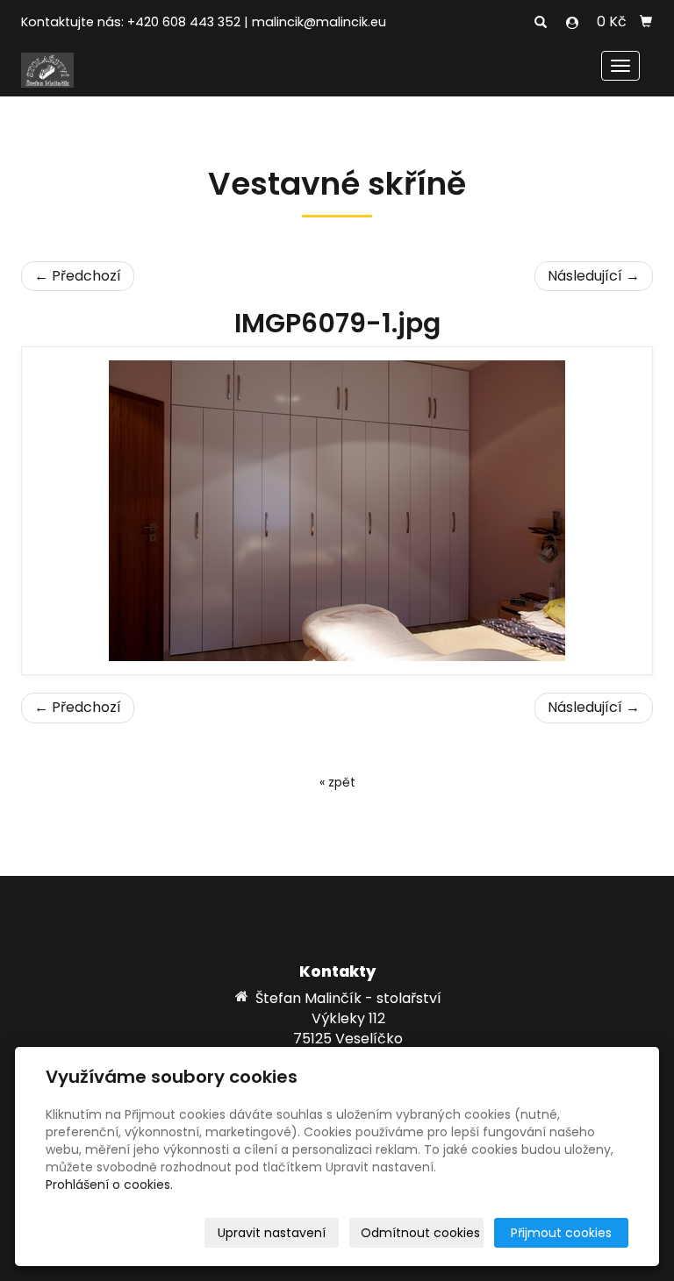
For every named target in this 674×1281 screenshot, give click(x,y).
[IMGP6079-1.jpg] (337, 510)
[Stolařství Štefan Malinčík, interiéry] (47, 69)
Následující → (594, 276)
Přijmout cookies (561, 1233)
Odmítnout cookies (420, 1233)
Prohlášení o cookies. (109, 1184)
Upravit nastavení (272, 1233)
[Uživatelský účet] (572, 22)
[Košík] (646, 22)
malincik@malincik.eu (319, 22)
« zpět (337, 782)
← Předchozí (77, 276)
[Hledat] (541, 22)
